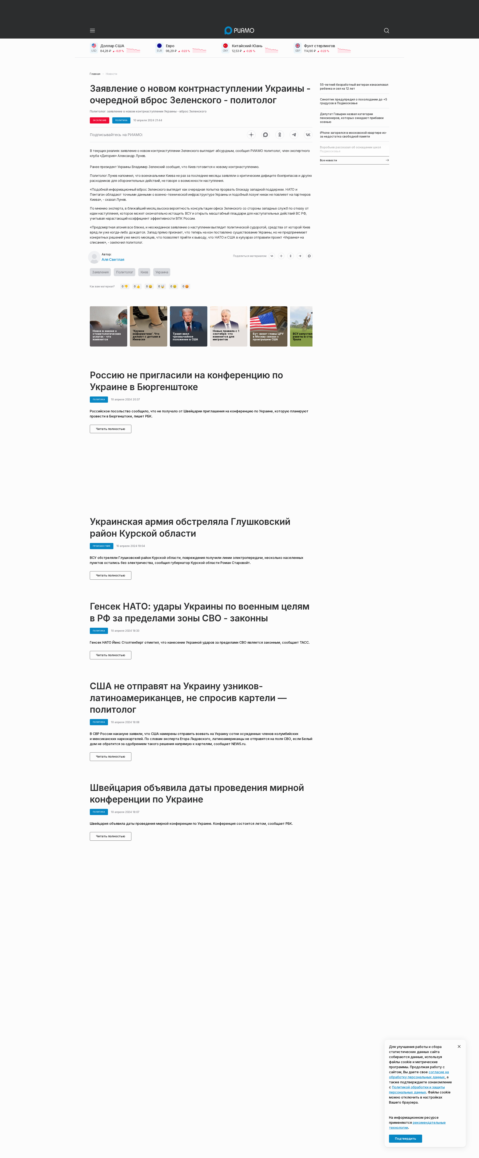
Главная (95, 74)
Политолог (124, 272)
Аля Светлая (113, 259)
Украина (161, 272)
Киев (144, 272)
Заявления (100, 272)
